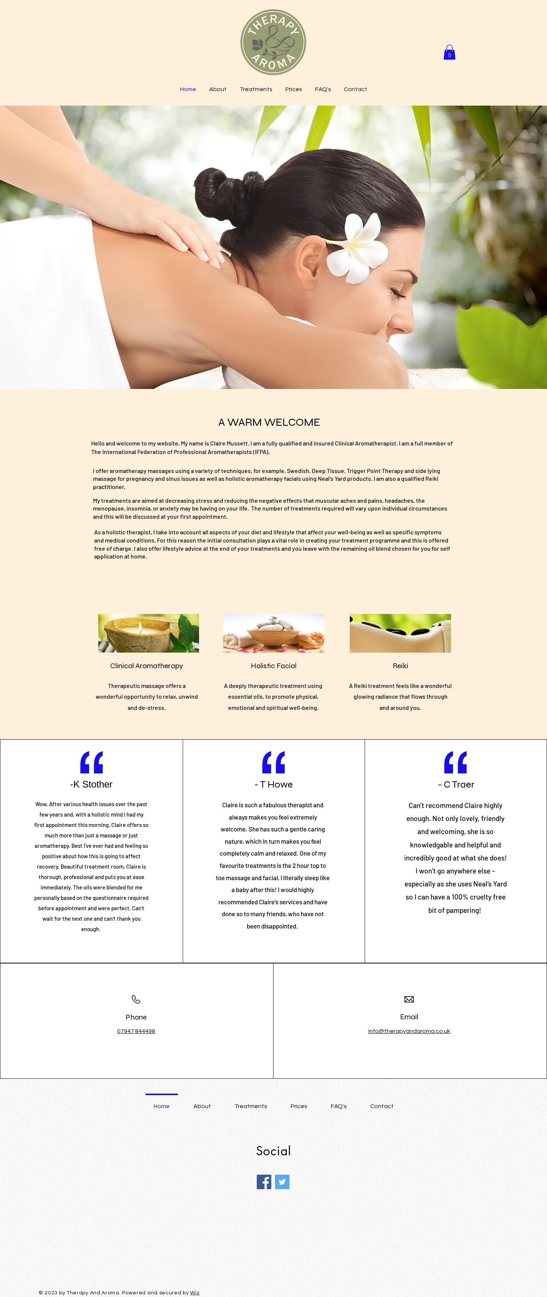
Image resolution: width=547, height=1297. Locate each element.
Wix (194, 1293)
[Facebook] (264, 1182)
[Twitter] (282, 1182)
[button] (449, 52)
